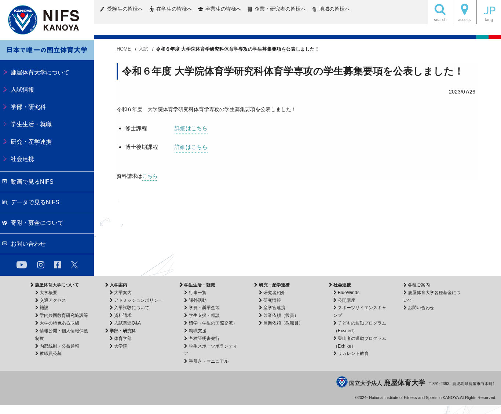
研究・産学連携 (274, 284)
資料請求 (123, 315)
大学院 (120, 346)
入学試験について (131, 307)
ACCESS (464, 12)
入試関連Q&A (127, 323)
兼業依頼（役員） (281, 315)
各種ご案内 (419, 284)
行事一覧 (197, 292)
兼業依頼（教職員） (283, 323)
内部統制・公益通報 (59, 346)
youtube (21, 265)
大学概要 (48, 292)
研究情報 (272, 300)
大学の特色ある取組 (59, 323)
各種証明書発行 (204, 338)
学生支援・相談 (204, 315)
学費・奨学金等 (204, 307)
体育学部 (123, 338)
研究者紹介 (274, 292)
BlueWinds (348, 292)
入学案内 (118, 284)
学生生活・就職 (199, 284)
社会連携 (342, 284)
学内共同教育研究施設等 (64, 315)
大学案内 (123, 292)
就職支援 (197, 330)
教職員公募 (51, 353)
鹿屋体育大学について (57, 284)
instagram (41, 265)
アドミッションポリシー (138, 300)
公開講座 (346, 300)
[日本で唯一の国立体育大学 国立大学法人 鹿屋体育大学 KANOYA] (47, 20)
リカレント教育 (353, 353)
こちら (150, 176)
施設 (44, 307)
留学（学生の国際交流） (213, 323)
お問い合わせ (421, 307)
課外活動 (197, 300)
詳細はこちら (191, 128)
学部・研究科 (123, 330)
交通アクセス (53, 300)
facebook (57, 265)
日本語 (489, 12)
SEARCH (440, 12)
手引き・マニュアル (208, 361)
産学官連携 (274, 307)
